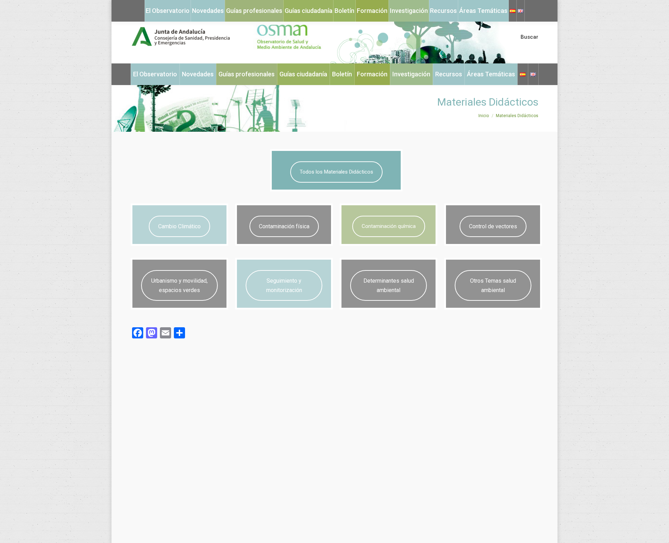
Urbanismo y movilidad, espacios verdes (179, 285)
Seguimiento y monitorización (284, 285)
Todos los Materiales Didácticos (336, 172)
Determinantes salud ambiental (388, 285)
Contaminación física (284, 226)
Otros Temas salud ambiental (493, 285)
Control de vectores (493, 226)
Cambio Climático (179, 226)
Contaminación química (389, 226)
